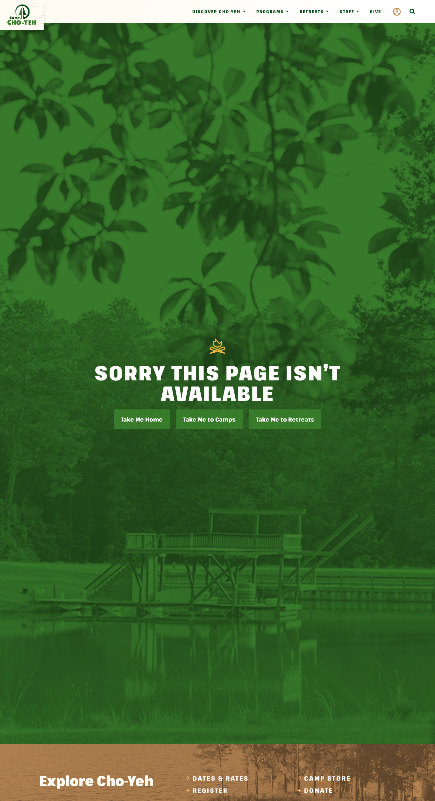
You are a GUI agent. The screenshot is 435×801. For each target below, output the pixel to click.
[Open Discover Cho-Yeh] (244, 12)
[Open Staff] (358, 12)
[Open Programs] (287, 12)
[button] (412, 11)
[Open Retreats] (327, 12)
